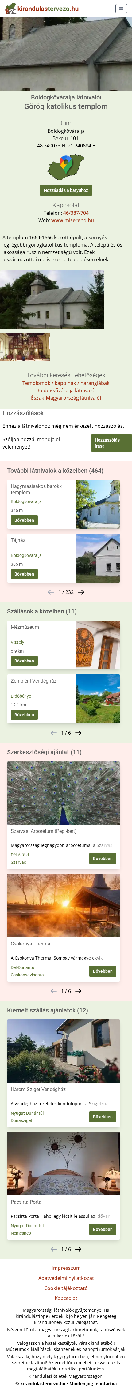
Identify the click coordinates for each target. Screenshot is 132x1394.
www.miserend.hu (72, 220)
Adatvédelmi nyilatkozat (66, 1278)
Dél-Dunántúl (23, 967)
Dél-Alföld (20, 854)
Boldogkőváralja (26, 501)
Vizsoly (17, 642)
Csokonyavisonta (27, 974)
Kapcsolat (66, 1298)
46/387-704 (76, 213)
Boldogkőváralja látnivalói (66, 390)
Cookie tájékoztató (66, 1288)
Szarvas (18, 862)
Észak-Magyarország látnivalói (66, 397)
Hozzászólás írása (107, 443)
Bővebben (24, 520)
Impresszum (66, 1268)
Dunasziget (21, 1120)
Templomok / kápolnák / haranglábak (66, 383)
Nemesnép (21, 1233)
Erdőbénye (21, 696)
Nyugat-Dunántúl (27, 1113)
